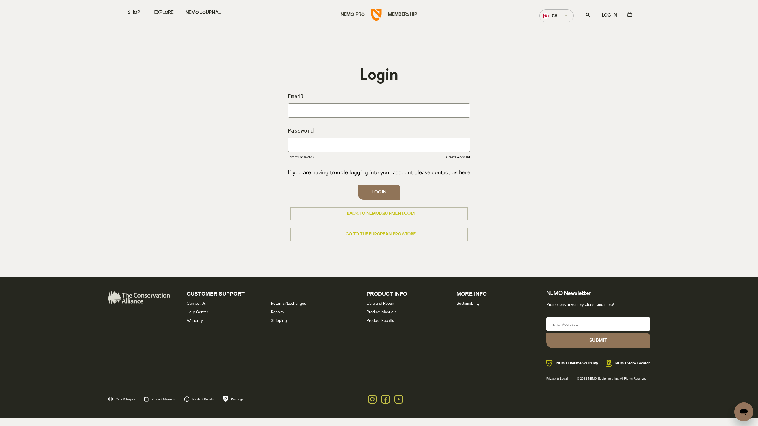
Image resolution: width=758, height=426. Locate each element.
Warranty (195, 321)
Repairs (277, 312)
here (464, 173)
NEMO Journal (203, 13)
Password (301, 131)
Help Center (197, 312)
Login (379, 191)
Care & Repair (125, 399)
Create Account (458, 157)
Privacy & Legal (557, 378)
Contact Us (196, 304)
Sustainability (468, 304)
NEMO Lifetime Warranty (577, 363)
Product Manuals (381, 312)
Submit (598, 340)
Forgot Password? (301, 157)
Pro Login (237, 399)
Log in (609, 15)
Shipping (279, 321)
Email (296, 96)
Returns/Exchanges (288, 304)
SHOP (134, 13)
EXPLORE (163, 13)
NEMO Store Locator (632, 363)
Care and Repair (380, 304)
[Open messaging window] (744, 412)
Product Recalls (380, 321)
